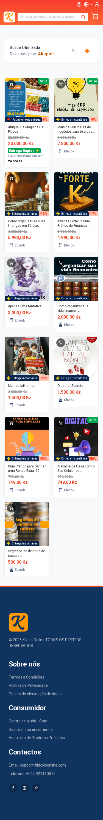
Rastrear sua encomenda (31, 729)
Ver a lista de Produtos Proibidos (37, 738)
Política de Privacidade (28, 685)
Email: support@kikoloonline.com (37, 765)
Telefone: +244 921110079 (32, 773)
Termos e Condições (26, 677)
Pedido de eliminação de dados (36, 694)
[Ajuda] (79, 4)
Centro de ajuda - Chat (28, 721)
